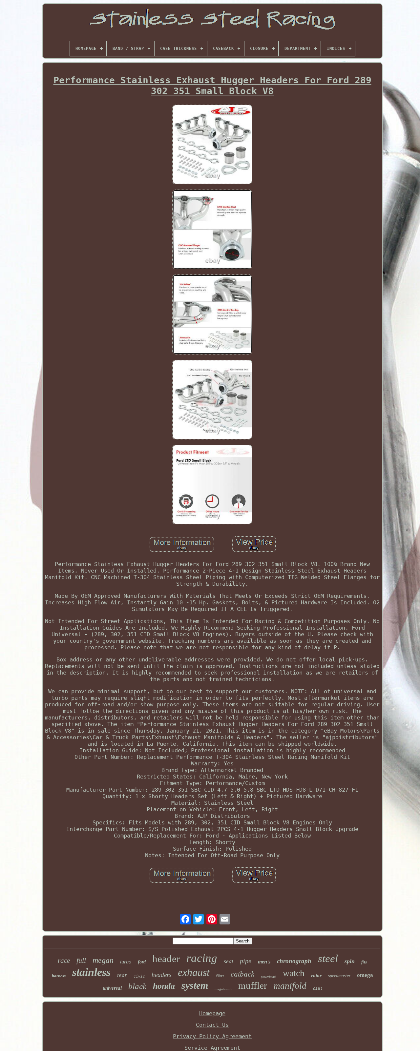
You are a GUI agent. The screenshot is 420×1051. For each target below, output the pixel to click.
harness (59, 975)
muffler (252, 985)
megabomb (223, 989)
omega (365, 975)
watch (293, 973)
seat (228, 961)
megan (103, 960)
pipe (245, 960)
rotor (316, 975)
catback (242, 974)
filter (220, 976)
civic (139, 976)
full (81, 960)
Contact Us (212, 1024)
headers (161, 974)
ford (142, 962)
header (166, 958)
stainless (91, 972)
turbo (125, 961)
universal (112, 988)
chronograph (294, 961)
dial (317, 988)
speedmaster (339, 975)
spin (350, 961)
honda (164, 986)
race (64, 960)
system (194, 985)
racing (201, 958)
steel (328, 958)
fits (364, 962)
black (137, 986)
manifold (290, 986)
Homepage (212, 1013)
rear (122, 975)
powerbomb (268, 977)
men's (264, 961)
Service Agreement (212, 1047)
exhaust (194, 972)
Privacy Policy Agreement (212, 1036)
